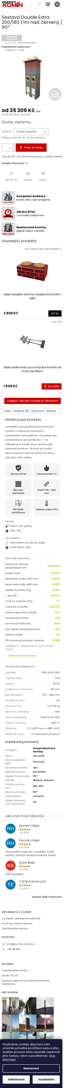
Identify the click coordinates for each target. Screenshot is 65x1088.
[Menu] (57, 4)
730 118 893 (13, 949)
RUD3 (56, 590)
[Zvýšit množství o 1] (14, 146)
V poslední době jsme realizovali (21, 918)
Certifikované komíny (15, 928)
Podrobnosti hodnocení (16, 47)
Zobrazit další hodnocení (47, 897)
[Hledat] (39, 4)
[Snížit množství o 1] (14, 150)
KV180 (56, 584)
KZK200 (55, 595)
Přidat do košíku (33, 147)
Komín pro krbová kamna (17, 923)
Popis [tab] (8, 411)
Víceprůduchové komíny (44, 750)
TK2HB (56, 640)
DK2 (57, 629)
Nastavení (31, 1068)
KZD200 (55, 606)
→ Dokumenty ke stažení (20, 655)
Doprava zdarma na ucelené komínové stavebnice (25, 982)
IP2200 (55, 573)
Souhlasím (46, 1079)
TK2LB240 (53, 566)
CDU (57, 612)
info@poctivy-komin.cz (21, 944)
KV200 (55, 578)
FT (58, 601)
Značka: (15, 50)
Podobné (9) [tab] (21, 411)
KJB (57, 618)
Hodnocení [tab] (37, 411)
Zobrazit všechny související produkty (32, 401)
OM (57, 634)
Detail (55, 313)
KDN (57, 623)
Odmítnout (16, 1079)
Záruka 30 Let (10, 975)
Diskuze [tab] (51, 411)
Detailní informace (13, 163)
